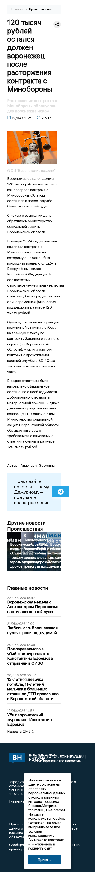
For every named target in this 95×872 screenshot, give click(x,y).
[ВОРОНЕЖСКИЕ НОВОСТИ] (16, 758)
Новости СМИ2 (20, 731)
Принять (45, 859)
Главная (17, 9)
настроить (56, 839)
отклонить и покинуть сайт (41, 846)
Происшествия (40, 9)
